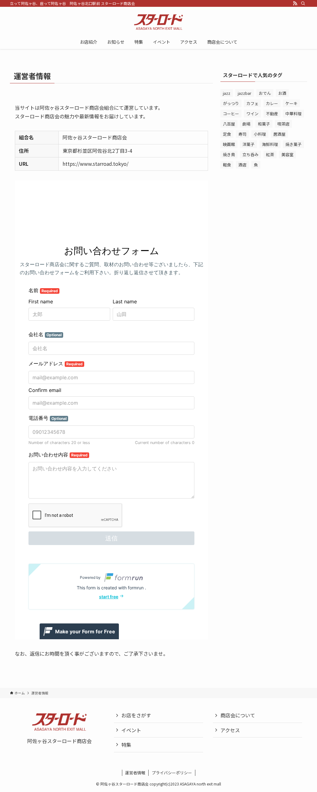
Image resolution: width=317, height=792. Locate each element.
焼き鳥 (229, 154)
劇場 (246, 124)
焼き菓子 (293, 144)
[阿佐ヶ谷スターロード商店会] (158, 22)
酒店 (242, 165)
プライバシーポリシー (172, 773)
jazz (226, 93)
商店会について (237, 715)
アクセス (230, 730)
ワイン (252, 114)
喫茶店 (283, 124)
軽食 (227, 165)
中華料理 (293, 114)
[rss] (295, 3)
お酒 (282, 93)
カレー (272, 103)
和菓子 (264, 124)
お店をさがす (136, 715)
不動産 (272, 114)
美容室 (287, 154)
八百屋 (229, 124)
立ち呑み (250, 154)
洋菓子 (248, 144)
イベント (131, 730)
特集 (126, 744)
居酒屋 (279, 134)
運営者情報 (135, 773)
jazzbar (244, 93)
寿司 (242, 134)
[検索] (303, 3)
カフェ (252, 103)
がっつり (231, 103)
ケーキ (291, 103)
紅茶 (270, 154)
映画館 (229, 144)
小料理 (260, 134)
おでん (265, 93)
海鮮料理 (270, 144)
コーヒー (231, 114)
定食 (227, 134)
